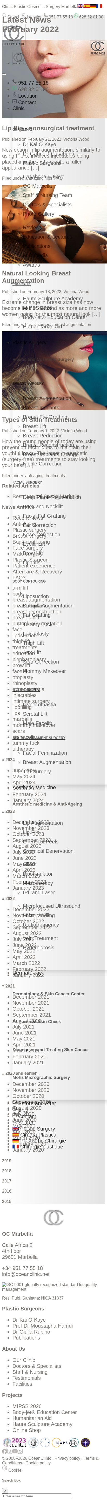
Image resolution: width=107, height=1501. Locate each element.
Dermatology (27, 973)
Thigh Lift (33, 643)
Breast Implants (41, 407)
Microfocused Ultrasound (51, 906)
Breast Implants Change (51, 454)
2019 (6, 1161)
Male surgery (26, 690)
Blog (22, 1110)
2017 (6, 1181)
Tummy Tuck (37, 624)
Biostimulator (38, 874)
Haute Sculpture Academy (53, 298)
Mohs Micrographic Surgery (41, 1077)
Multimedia (35, 255)
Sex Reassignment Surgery (38, 738)
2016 (6, 1191)
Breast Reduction (43, 435)
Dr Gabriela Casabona (48, 154)
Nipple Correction (43, 463)
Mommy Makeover (44, 671)
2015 (6, 1201)
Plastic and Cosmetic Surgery (43, 359)
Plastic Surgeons (42, 163)
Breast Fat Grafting (45, 417)
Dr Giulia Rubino (31, 1332)
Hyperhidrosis (38, 947)
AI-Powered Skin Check (36, 1021)
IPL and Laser (39, 892)
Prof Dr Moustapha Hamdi (42, 1326)
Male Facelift (37, 723)
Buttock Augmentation (48, 605)
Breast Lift (34, 426)
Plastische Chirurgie (42, 1141)
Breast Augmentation (47, 398)
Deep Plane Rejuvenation (52, 497)
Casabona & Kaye (43, 176)
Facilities (22, 1384)
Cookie (14, 1470)
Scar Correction (41, 662)
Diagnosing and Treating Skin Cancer (50, 1049)
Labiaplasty (36, 634)
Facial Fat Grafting (44, 516)
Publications (36, 246)
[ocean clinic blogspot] (9, 1453)
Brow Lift (33, 553)
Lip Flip (31, 832)
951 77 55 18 (60, 17)
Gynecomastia (39, 704)
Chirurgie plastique (41, 1147)
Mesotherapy (38, 883)
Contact (26, 102)
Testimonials (26, 1378)
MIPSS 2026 (37, 308)
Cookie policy (38, 1463)
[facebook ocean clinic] (4, 1453)
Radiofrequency (41, 925)
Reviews (32, 227)
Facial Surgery (27, 482)
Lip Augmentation (43, 823)
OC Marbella (37, 186)
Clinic (18, 108)
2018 (6, 1171)
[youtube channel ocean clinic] (15, 1453)
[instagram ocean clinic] (20, 1453)
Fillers (29, 864)
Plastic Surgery (37, 1129)
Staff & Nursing (30, 1372)
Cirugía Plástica (37, 1135)
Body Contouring (29, 581)
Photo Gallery (38, 214)
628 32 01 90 (90, 17)
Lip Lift (30, 562)
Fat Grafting (37, 615)
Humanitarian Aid (42, 326)
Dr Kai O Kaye (39, 144)
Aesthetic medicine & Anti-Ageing (47, 804)
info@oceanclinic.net (26, 1274)
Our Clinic (23, 1360)
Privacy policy (67, 1458)
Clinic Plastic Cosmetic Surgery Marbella (39, 6)
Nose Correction (41, 534)
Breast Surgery (28, 384)
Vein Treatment (40, 938)
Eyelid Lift (34, 544)
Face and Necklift (43, 506)
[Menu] (4, 74)
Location (34, 17)
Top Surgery (37, 771)
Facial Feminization (45, 753)
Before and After (36, 1103)
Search (13, 17)
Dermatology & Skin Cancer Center (48, 993)
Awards (31, 265)
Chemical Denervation (48, 851)
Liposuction (36, 596)
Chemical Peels (40, 841)
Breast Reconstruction (48, 445)
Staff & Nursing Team (47, 195)
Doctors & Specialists (47, 204)
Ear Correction (39, 525)
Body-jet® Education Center (55, 317)
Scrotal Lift (35, 714)
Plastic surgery (29, 342)
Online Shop (26, 1430)
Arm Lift (32, 652)
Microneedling (39, 915)
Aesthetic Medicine (34, 787)
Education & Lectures (47, 237)
